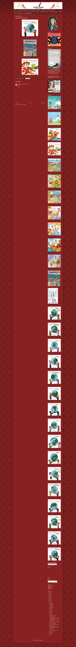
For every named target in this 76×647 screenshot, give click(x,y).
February (50, 631)
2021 (49, 594)
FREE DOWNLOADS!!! (52, 623)
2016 (49, 600)
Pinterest (33, 11)
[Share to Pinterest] (29, 78)
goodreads (28, 11)
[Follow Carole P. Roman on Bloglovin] (52, 564)
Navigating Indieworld (53, 11)
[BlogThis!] (26, 78)
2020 (49, 595)
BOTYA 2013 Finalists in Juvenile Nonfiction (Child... (54, 627)
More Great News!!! (52, 625)
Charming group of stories (53, 615)
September (51, 607)
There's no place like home (53, 630)
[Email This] (25, 78)
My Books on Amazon (18, 11)
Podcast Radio (20, 13)
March (50, 614)
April (50, 613)
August (50, 608)
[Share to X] (27, 78)
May (50, 612)
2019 (49, 596)
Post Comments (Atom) (22, 104)
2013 (49, 634)
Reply (18, 86)
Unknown (51, 587)
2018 (49, 597)
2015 (49, 601)
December (51, 603)
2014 (49, 602)
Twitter (24, 11)
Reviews (37, 11)
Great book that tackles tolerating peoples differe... (54, 618)
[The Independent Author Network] (54, 92)
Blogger (42, 640)
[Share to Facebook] (28, 78)
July (50, 609)
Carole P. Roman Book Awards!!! (53, 624)
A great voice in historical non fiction (54, 622)
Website (60, 11)
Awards (15, 13)
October (50, 606)
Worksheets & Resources (44, 11)
